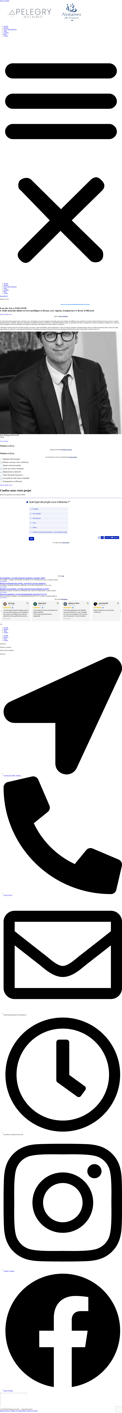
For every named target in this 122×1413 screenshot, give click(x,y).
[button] (61, 159)
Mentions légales (4, 1410)
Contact (6, 36)
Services (6, 28)
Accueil (6, 26)
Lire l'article (3, 581)
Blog (5, 34)
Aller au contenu (4, 1)
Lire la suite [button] (36, 618)
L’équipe (6, 32)
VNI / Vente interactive (10, 29)
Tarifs (5, 31)
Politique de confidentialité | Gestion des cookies (24, 1410)
